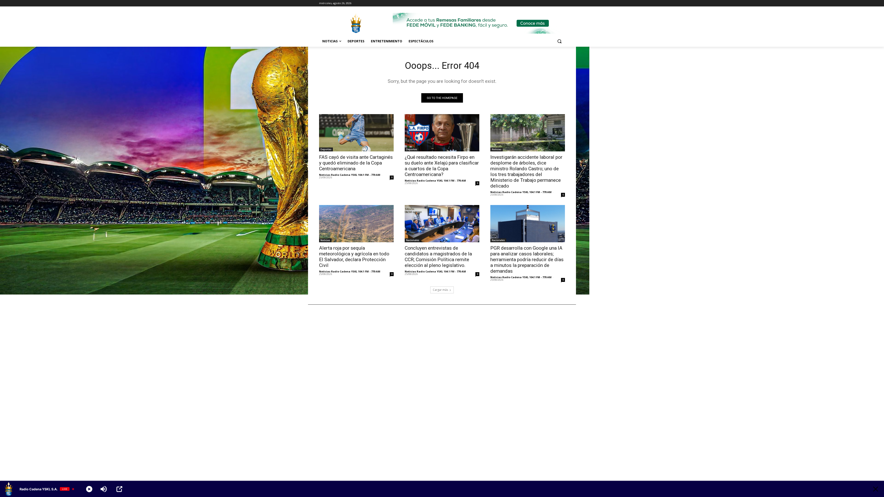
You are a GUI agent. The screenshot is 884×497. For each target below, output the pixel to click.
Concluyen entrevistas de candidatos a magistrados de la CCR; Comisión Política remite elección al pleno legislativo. (438, 256)
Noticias (496, 149)
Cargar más (440, 290)
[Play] (89, 489)
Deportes (326, 149)
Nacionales (412, 240)
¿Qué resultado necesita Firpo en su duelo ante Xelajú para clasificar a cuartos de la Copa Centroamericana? (442, 165)
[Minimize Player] (875, 489)
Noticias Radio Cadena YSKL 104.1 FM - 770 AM (349, 174)
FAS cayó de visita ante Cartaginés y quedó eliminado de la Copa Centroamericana (356, 162)
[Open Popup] (119, 489)
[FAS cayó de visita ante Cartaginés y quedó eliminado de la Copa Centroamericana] (356, 132)
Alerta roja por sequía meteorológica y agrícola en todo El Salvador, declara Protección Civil (354, 256)
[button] (559, 41)
